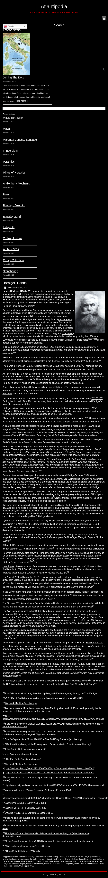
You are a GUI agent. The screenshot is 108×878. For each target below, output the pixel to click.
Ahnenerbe (59, 340)
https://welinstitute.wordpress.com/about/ (25, 749)
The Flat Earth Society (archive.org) (23, 759)
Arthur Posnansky (26, 857)
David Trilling (52, 857)
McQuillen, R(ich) (13, 117)
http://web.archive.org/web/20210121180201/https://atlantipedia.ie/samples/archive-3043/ (50, 772)
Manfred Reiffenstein (34, 864)
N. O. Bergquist (67, 864)
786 (36, 478)
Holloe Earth (59, 861)
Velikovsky (93, 545)
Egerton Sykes (57, 505)
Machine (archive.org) (25, 764)
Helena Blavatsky (28, 861)
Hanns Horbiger (84, 859)
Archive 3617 (11, 249)
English (11, 26)
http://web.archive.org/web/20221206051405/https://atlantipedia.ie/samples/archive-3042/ (50, 768)
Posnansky (22, 391)
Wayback (9, 764)
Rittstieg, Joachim (14, 205)
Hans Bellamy (97, 859)
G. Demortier (59, 859)
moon (57, 864)
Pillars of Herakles (14, 172)
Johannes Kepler (18, 864)
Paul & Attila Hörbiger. (89, 864)
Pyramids (9, 161)
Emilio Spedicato (94, 642)
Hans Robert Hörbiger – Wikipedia (23, 851)
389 (31, 316)
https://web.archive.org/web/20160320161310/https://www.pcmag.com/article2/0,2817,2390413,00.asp (53, 719)
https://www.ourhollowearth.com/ (21, 754)
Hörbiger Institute (84, 861)
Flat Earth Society (45, 859)
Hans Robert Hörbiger (11, 861)
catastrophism (65, 319)
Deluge (6, 556)
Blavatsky (7, 393)
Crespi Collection (13, 260)
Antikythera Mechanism (17, 183)
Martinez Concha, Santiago (20, 139)
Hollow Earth (70, 861)
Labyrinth (8, 227)
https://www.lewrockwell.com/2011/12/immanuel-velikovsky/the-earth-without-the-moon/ (49, 841)
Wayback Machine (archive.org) (21, 703)
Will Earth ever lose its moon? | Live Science (28, 846)
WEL (32, 866)
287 (32, 561)
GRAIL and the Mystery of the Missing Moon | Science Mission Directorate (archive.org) (48, 744)
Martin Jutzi (49, 864)
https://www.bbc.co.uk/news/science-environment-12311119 (54, 698)
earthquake (67, 333)
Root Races (13, 866)
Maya (6, 128)
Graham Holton (71, 859)
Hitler (51, 861)
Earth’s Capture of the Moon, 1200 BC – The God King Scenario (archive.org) (43, 739)
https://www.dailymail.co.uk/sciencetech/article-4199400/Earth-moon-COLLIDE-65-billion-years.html (54, 785)
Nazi (61, 401)
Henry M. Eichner (11, 553)
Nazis (45, 340)
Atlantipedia (54, 6)
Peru (6, 194)
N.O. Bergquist (72, 479)
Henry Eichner (42, 861)
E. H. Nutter (70, 857)
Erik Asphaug (23, 859)
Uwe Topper (8, 566)
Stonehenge (10, 271)
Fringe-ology (10, 150)
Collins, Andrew (12, 238)
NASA (76, 864)
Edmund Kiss (81, 857)
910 (13, 428)
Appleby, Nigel (12, 216)
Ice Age (48, 649)
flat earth (33, 859)
